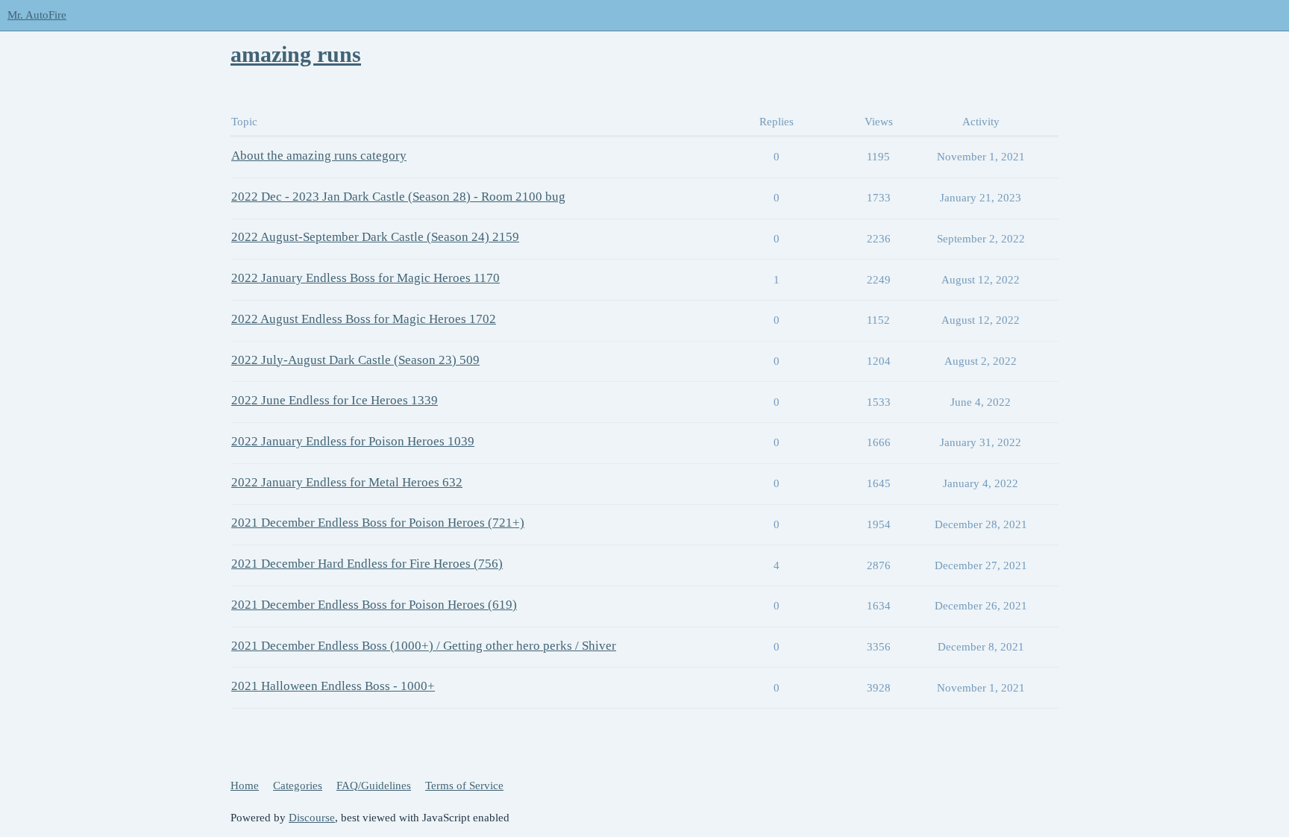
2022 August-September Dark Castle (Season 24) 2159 (375, 237)
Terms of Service (464, 785)
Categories (297, 785)
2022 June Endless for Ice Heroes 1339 (334, 400)
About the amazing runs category (319, 155)
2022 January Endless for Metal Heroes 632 (346, 482)
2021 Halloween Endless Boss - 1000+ (333, 686)
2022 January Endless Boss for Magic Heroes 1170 (365, 278)
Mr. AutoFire (36, 15)
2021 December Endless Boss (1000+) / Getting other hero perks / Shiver (423, 646)
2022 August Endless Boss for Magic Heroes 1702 (363, 319)
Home (244, 785)
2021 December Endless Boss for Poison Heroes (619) (374, 605)
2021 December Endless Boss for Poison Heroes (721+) (377, 522)
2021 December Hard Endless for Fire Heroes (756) (367, 564)
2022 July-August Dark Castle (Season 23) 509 (355, 360)
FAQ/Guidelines (373, 785)
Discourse (312, 818)
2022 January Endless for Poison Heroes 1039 (352, 441)
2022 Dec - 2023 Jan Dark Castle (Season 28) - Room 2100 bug (398, 196)
